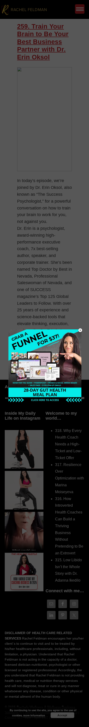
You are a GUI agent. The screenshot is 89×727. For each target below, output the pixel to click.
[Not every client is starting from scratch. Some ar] (24, 531)
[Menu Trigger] (79, 9)
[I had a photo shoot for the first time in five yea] (24, 490)
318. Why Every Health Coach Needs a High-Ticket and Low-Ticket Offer (68, 444)
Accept (62, 715)
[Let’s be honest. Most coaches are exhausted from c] (24, 449)
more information (34, 715)
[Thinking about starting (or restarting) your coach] (24, 572)
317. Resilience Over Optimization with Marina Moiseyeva (69, 478)
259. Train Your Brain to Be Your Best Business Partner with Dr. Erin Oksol (43, 42)
